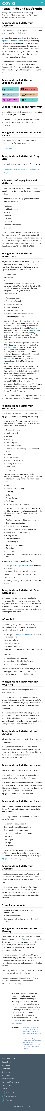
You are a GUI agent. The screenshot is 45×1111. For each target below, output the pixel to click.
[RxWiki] (8, 3)
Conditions (6, 1068)
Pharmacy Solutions (9, 1078)
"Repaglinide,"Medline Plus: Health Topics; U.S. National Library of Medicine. (31, 1046)
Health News (7, 1062)
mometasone (35, 330)
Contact (5, 1088)
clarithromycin (10, 347)
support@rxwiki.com (17, 1023)
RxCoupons (6, 1072)
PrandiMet (8, 148)
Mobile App (6, 1075)
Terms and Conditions (10, 1082)
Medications (6, 1065)
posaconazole (9, 359)
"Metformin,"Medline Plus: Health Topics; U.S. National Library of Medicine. (31, 1035)
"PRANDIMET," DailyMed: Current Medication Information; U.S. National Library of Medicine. (31, 1029)
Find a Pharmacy (8, 1058)
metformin (18, 41)
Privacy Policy (7, 1085)
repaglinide (6, 41)
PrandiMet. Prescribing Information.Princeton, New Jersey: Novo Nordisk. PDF (31, 1040)
